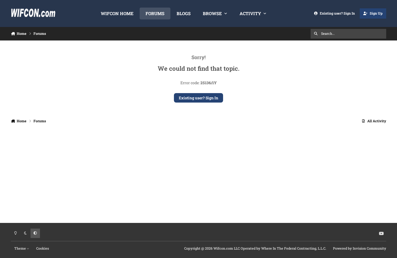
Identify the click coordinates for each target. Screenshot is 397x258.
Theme (20, 248)
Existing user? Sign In (198, 97)
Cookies (42, 248)
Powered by (359, 248)
